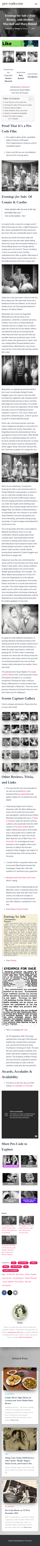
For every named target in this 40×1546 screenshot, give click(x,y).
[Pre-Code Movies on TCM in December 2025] (20, 1491)
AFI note (24, 1030)
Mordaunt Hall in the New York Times (20, 878)
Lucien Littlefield (8, 1282)
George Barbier (18, 1278)
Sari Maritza (6, 1285)
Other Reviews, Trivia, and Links (16, 110)
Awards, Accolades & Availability (16, 113)
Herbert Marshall (31, 1278)
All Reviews (23, 1262)
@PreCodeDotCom (25, 1337)
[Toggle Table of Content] (29, 99)
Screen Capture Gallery (13, 108)
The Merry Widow (21, 827)
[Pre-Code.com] (13, 4)
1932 (13, 1262)
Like (26, 1266)
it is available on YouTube (22, 1086)
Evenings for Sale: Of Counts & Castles (18, 105)
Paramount (25, 87)
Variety (13, 960)
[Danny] (20, 1311)
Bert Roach (20, 1274)
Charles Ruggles (31, 1274)
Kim (24, 791)
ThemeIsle (28, 1541)
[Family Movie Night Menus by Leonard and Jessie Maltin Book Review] (20, 1379)
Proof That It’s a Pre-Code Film (15, 102)
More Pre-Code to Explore (14, 116)
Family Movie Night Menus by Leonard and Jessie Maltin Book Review (19, 1400)
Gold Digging (16, 1266)
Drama (6, 1266)
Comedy (33, 1262)
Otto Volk (28, 1282)
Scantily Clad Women (10, 1270)
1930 (6, 1454)
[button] (6, 716)
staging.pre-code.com (15, 1332)
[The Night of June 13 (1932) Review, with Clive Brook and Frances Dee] (26, 1220)
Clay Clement (7, 1278)
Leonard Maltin (24, 794)
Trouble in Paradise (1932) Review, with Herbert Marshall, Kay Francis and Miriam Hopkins (8, 1249)
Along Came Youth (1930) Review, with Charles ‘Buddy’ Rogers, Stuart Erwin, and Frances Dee (19, 1461)
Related (15, 119)
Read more (15, 1420)
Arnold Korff (10, 1274)
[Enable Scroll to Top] (35, 1541)
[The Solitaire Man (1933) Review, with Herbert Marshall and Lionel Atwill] (9, 1220)
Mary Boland (19, 1282)
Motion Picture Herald (19, 909)
